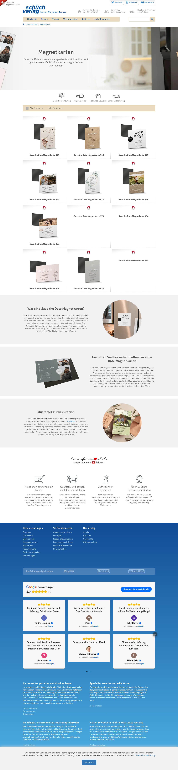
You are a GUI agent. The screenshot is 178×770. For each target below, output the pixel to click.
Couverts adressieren (62, 532)
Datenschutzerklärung (145, 755)
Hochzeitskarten (30, 708)
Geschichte (88, 539)
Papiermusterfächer (31, 552)
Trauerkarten (28, 714)
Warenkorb (149, 2)
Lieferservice (28, 539)
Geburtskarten (29, 711)
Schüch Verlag (44, 9)
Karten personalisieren (63, 542)
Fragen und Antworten (63, 539)
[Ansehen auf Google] (44, 618)
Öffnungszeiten (90, 542)
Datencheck (28, 535)
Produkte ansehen (97, 745)
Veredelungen (29, 555)
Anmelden (133, 2)
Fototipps (57, 535)
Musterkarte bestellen (62, 545)
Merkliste (118, 2)
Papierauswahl (29, 549)
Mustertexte (28, 545)
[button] (23, 634)
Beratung (27, 532)
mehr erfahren (96, 706)
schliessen (89, 762)
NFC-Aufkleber (59, 549)
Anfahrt (86, 532)
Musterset (71, 421)
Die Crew (87, 535)
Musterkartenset (30, 542)
